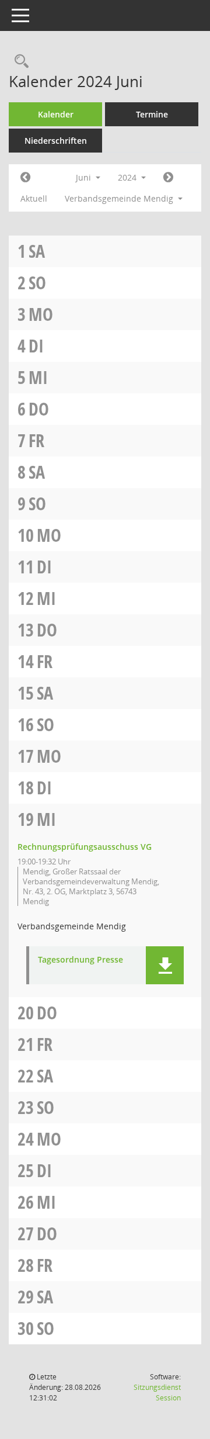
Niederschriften (55, 140)
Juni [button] (84, 177)
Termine (152, 114)
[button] (165, 965)
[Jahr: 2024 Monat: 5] (25, 177)
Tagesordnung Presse (80, 960)
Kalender (56, 114)
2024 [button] (128, 177)
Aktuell (33, 198)
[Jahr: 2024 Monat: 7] (168, 177)
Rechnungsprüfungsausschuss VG (85, 846)
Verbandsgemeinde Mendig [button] (120, 198)
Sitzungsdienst (157, 1392)
